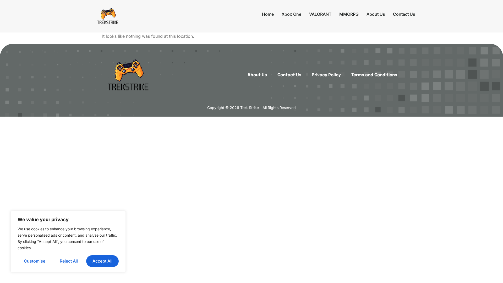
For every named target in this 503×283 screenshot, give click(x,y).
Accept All (102, 261)
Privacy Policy (326, 75)
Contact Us (404, 14)
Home (268, 14)
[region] (68, 242)
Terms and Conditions (374, 75)
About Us (376, 14)
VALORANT (320, 14)
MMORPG (349, 14)
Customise (34, 261)
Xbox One (291, 14)
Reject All (69, 261)
